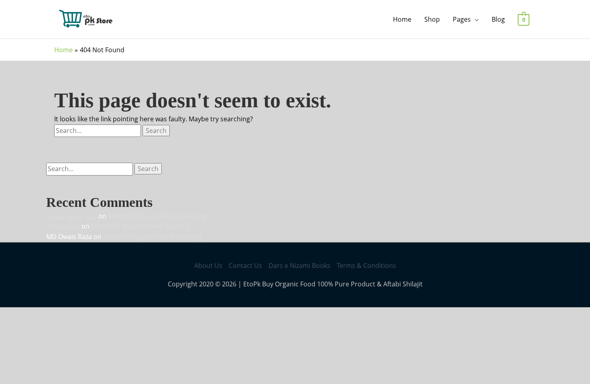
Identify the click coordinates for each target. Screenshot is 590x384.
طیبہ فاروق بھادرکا (71, 216)
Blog (498, 19)
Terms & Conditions (366, 265)
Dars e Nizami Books (299, 265)
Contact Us (245, 265)
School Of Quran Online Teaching (157, 216)
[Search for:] (98, 130)
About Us (208, 265)
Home (402, 19)
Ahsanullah (63, 226)
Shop (432, 19)
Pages (462, 19)
